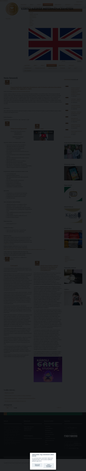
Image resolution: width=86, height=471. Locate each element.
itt (38, 459)
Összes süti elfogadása (37, 465)
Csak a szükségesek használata (48, 465)
